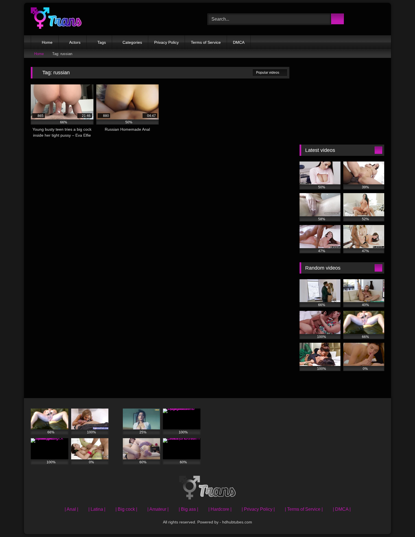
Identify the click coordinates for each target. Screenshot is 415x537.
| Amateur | (158, 509)
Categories (132, 42)
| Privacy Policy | (258, 509)
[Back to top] (398, 520)
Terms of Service (206, 42)
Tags (101, 42)
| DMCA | (342, 509)
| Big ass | (188, 509)
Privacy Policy (166, 42)
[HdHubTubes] (56, 19)
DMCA (238, 42)
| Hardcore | (219, 509)
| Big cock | (126, 509)
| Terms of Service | (304, 509)
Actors (74, 42)
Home (47, 42)
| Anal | (71, 509)
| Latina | (96, 509)
